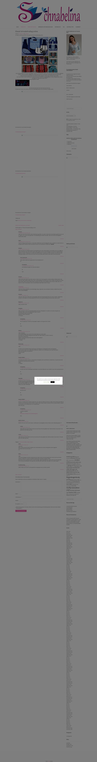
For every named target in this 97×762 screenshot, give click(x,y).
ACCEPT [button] (52, 382)
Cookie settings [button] (46, 382)
